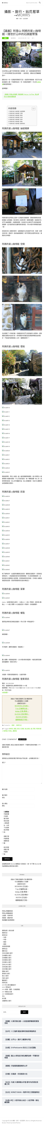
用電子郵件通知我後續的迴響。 (6, 839)
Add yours (22, 739)
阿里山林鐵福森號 (7, 913)
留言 (4, 762)
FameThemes (16, 1123)
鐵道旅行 (4, 980)
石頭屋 (22, 729)
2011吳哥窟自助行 (7, 994)
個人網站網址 (4, 805)
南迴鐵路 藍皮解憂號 (8, 920)
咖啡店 (11, 729)
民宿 (18, 729)
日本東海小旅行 (6, 960)
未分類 (4, 998)
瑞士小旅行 (5, 976)
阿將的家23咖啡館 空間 (16, 113)
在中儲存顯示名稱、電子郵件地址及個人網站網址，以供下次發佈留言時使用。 (6, 822)
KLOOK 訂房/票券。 (22, 714)
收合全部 (11, 930)
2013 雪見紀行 (6, 987)
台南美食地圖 (6, 946)
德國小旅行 (5, 971)
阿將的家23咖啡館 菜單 (16, 119)
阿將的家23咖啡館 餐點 (16, 121)
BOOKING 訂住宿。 (22, 706)
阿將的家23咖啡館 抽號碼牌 (17, 111)
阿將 (34, 729)
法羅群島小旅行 (6, 1001)
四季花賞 (4, 982)
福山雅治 (27, 729)
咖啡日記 (19, 725)
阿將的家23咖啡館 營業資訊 (17, 123)
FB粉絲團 (4, 692)
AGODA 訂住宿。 (22, 717)
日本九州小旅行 (6, 964)
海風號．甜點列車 (7, 918)
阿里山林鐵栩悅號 (7, 911)
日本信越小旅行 (6, 967)
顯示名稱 (4, 789)
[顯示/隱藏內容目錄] (32, 108)
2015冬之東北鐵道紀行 (9, 985)
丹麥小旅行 (5, 978)
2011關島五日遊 (7, 992)
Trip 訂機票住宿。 (22, 708)
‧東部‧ (4, 944)
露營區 (15, 731)
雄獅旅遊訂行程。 (22, 720)
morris (13, 38)
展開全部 (4, 930)
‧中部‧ (4, 939)
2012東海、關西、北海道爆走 (11, 989)
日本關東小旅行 (6, 958)
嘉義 (15, 729)
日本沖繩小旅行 (6, 969)
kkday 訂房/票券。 (22, 711)
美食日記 (4, 935)
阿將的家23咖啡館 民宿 (16, 117)
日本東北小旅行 (6, 962)
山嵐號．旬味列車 (7, 915)
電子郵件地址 (4, 796)
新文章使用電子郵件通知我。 (6, 850)
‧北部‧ (4, 937)
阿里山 (10, 731)
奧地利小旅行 (6, 973)
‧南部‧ (5, 38)
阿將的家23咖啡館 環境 (16, 115)
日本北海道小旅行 (7, 953)
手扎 (3, 996)
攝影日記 (4, 951)
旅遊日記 (4, 933)
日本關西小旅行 (6, 955)
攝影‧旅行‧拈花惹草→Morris (22, 13)
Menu (6, 3)
